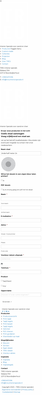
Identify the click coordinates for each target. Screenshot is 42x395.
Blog (4, 59)
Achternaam (5, 212)
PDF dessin (5, 185)
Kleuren (6, 343)
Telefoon (5, 268)
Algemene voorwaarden (11, 390)
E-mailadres (7, 216)
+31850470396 (7, 77)
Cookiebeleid (7, 392)
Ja (3, 180)
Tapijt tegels (8, 321)
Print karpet (8, 324)
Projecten (6, 56)
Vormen (6, 346)
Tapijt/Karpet (7, 281)
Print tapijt (7, 319)
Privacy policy (27, 390)
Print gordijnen (9, 334)
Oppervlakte (6, 291)
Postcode (4, 251)
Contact (5, 64)
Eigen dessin (8, 348)
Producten (6, 49)
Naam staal (5, 149)
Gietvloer (6, 329)
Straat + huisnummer (8, 234)
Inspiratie (6, 360)
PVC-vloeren (8, 331)
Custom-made (7, 51)
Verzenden (6, 302)
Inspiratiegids (8, 365)
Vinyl (4, 286)
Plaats (3, 242)
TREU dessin (8, 351)
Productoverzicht (10, 316)
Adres (4, 225)
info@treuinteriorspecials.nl (12, 80)
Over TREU (6, 61)
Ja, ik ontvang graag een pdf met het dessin (18, 190)
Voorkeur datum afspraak (12, 255)
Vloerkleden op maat (11, 336)
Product (4, 277)
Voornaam (4, 203)
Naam (4, 194)
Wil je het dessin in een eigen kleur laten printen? (18, 175)
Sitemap (17, 392)
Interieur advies (9, 353)
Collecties (5, 54)
